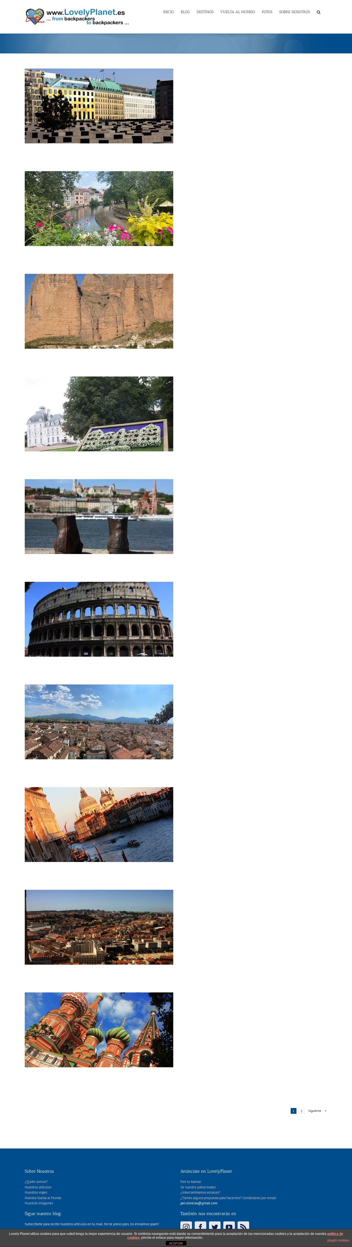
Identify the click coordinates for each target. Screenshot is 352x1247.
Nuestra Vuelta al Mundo (43, 1198)
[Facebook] (200, 1227)
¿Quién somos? (36, 1181)
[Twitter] (215, 1227)
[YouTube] (229, 1227)
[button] (318, 11)
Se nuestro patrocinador (198, 1187)
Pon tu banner (190, 1181)
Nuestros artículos (38, 1187)
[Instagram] (186, 1227)
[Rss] (243, 1227)
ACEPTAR (176, 1243)
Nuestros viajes (36, 1192)
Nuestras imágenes (39, 1203)
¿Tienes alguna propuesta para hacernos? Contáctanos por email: (228, 1198)
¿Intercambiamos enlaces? (200, 1192)
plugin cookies (338, 1240)
